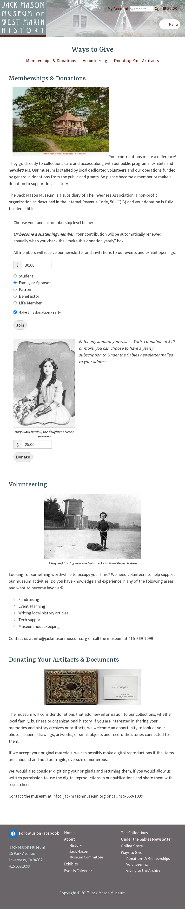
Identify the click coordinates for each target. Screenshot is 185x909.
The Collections (134, 832)
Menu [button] (173, 24)
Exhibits (71, 864)
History (75, 845)
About (69, 839)
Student (26, 276)
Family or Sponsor (35, 282)
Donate (23, 457)
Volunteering (95, 60)
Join (20, 325)
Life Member (30, 303)
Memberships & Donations (51, 60)
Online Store (132, 846)
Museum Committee (86, 857)
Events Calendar (78, 870)
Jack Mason (78, 851)
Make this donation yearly (39, 312)
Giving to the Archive (143, 870)
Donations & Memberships (148, 858)
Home (69, 832)
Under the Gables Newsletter (146, 839)
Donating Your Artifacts (136, 60)
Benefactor (29, 296)
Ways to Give (131, 852)
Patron (25, 289)
